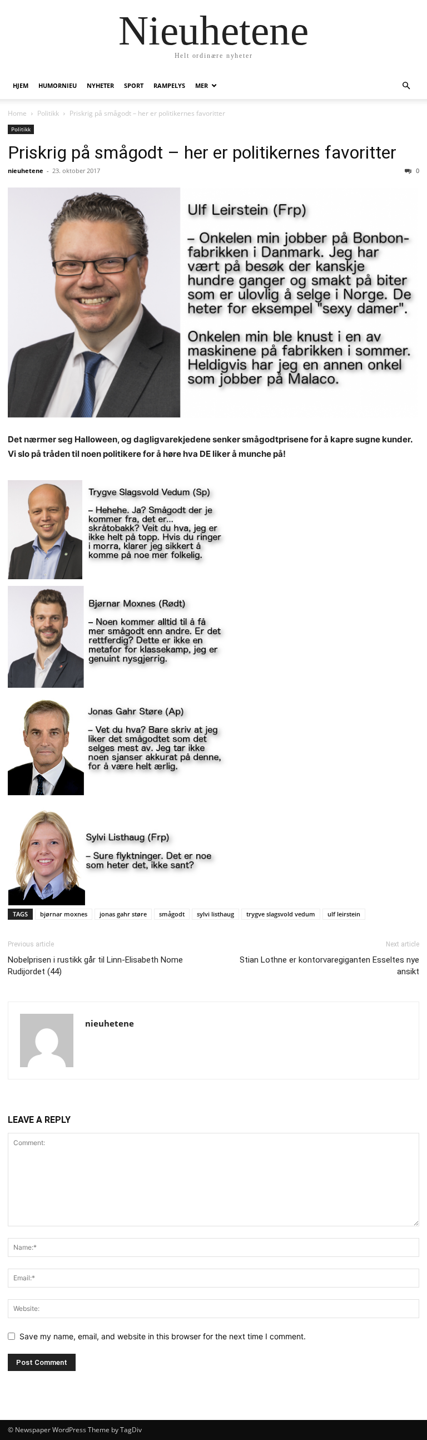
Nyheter (100, 85)
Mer (201, 85)
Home (17, 113)
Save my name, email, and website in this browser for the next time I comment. (162, 1336)
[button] (406, 86)
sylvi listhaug (215, 914)
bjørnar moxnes (63, 914)
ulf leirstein (343, 914)
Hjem (20, 85)
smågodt (172, 914)
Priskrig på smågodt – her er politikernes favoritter (202, 152)
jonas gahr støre (123, 914)
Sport (133, 85)
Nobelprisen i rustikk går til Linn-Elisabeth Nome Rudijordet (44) (95, 966)
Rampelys (169, 85)
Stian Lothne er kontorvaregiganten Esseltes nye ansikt (329, 966)
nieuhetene (25, 170)
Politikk (48, 113)
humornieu (57, 85)
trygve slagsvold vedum (280, 914)
